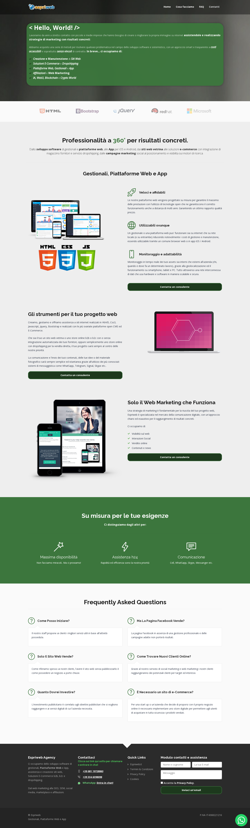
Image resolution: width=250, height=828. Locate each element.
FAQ (201, 6)
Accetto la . (178, 783)
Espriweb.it (136, 764)
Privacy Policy (137, 774)
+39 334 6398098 (92, 777)
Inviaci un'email (191, 790)
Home (167, 6)
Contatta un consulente (174, 286)
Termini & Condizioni (141, 769)
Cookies (134, 779)
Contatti (214, 6)
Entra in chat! (105, 782)
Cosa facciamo (185, 6)
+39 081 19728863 (93, 771)
